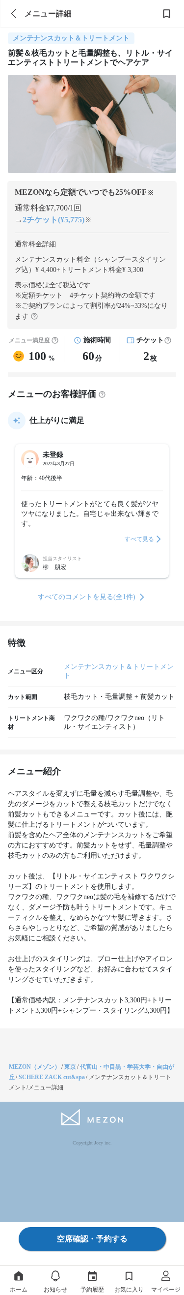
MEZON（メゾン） (34, 1066)
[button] (168, 340)
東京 (70, 1066)
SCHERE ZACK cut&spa (52, 1077)
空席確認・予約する (92, 1239)
